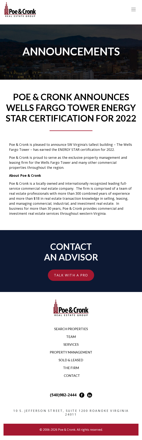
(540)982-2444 (63, 394)
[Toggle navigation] (133, 9)
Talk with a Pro (71, 275)
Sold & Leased (71, 360)
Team (71, 337)
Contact (72, 375)
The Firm (71, 368)
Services (71, 344)
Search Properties (71, 329)
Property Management (71, 352)
